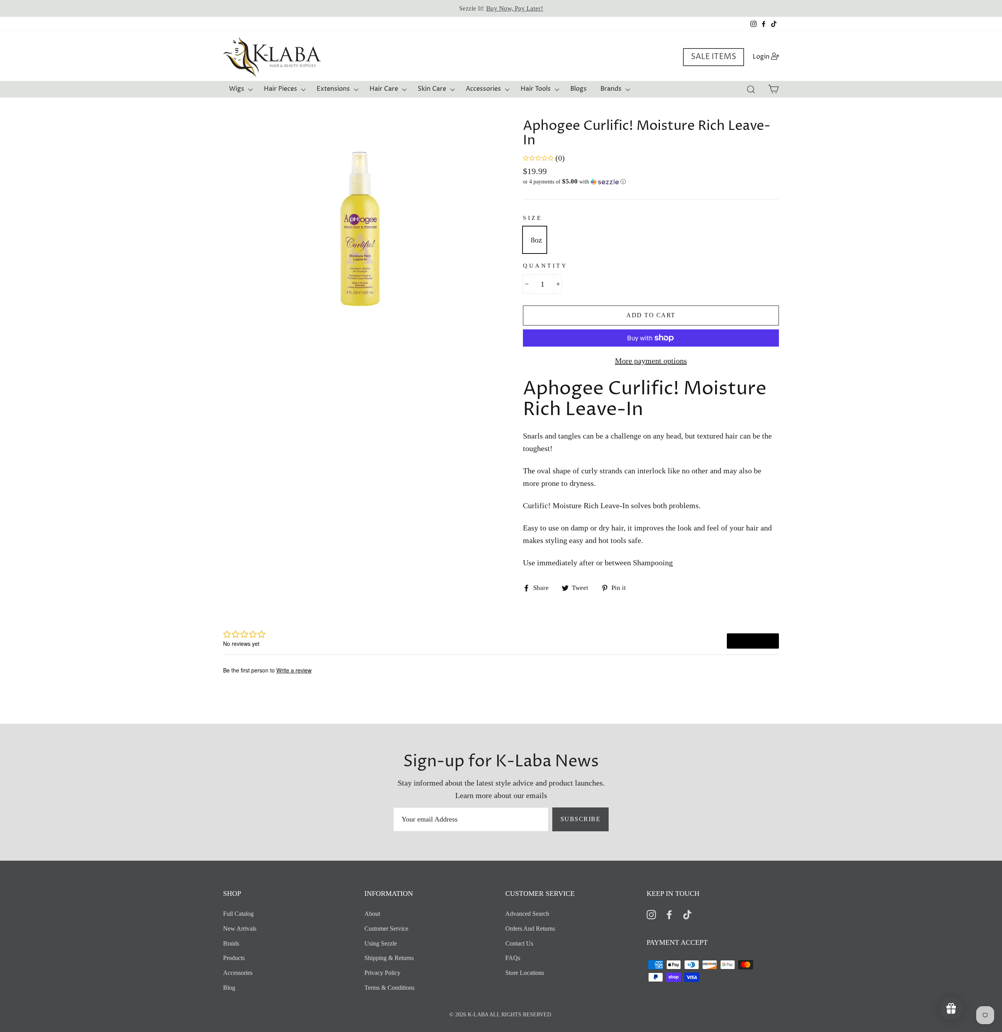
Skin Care (432, 89)
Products (234, 958)
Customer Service (386, 928)
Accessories (483, 89)
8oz (536, 240)
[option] (501, 8)
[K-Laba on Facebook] (669, 914)
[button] (651, 181)
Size (532, 218)
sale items (713, 57)
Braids (231, 943)
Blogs (578, 89)
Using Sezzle (380, 943)
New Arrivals (239, 928)
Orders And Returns (530, 928)
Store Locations (524, 972)
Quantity (545, 265)
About (372, 913)
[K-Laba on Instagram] (651, 914)
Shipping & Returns (389, 958)
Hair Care (383, 89)
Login (768, 56)
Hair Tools (536, 89)
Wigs (236, 89)
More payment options (651, 360)
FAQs (512, 958)
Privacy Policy (382, 972)
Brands (611, 89)
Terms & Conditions (389, 987)
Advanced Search (527, 913)
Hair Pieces (280, 89)
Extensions (333, 89)
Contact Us (519, 943)
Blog (229, 987)
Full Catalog (238, 913)
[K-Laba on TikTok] (687, 914)
